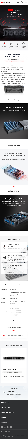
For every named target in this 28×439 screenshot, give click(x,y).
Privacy (11, 431)
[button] (13, 186)
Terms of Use (4, 431)
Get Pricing (11, 397)
